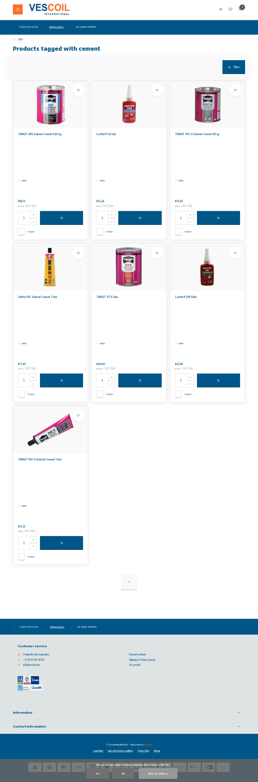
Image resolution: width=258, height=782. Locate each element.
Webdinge (148, 744)
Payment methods (137, 654)
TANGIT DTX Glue (107, 297)
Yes (98, 773)
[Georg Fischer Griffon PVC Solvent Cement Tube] (50, 267)
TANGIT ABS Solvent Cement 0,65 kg (39, 134)
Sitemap (157, 750)
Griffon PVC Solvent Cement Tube (37, 297)
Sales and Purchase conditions (120, 750)
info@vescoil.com (56, 27)
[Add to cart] (61, 218)
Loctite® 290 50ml (185, 297)
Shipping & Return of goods (142, 659)
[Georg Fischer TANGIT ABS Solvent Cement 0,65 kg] (50, 104)
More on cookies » (158, 773)
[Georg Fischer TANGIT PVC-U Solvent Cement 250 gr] (207, 104)
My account (134, 664)
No (123, 773)
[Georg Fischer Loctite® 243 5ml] (129, 104)
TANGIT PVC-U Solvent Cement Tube (40, 459)
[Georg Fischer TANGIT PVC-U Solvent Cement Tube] (50, 429)
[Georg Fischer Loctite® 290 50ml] (207, 267)
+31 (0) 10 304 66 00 (33, 659)
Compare (31, 231)
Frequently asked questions (36, 654)
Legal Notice (98, 750)
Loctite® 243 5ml (106, 134)
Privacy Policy (143, 750)
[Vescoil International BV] (49, 9)
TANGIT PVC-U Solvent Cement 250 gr (197, 134)
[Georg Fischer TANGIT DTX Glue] (129, 267)
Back (21, 39)
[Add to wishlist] (78, 90)
